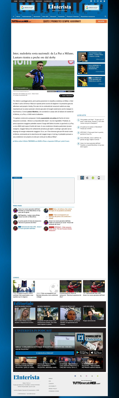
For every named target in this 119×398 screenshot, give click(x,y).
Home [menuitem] (18, 16)
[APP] (82, 177)
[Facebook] (91, 1)
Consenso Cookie (54, 391)
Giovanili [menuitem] (53, 16)
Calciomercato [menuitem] (26, 16)
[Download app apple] (101, 1)
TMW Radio (38, 1)
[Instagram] (98, 1)
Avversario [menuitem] (37, 16)
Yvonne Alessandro (20, 95)
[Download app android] (104, 1)
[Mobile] (99, 177)
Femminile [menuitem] (61, 16)
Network (22, 1)
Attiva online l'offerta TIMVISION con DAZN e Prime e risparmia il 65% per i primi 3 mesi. (41, 141)
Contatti (51, 383)
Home (15, 1)
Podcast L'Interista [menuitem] (73, 16)
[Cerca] (105, 16)
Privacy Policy (53, 388)
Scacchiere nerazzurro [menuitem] (88, 16)
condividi (60, 91)
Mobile (51, 378)
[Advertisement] (91, 253)
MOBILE (63, 1)
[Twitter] (94, 1)
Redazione (30, 1)
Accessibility (52, 386)
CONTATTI (56, 1)
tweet (69, 91)
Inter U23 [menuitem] (45, 16)
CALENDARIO (47, 1)
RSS (50, 381)
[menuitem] (13, 16)
